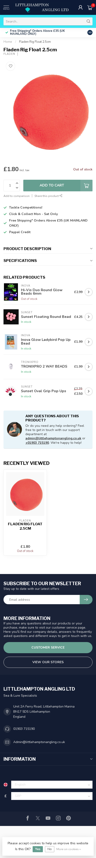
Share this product (46, 196)
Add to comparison (16, 196)
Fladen (9, 54)
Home (7, 42)
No (50, 849)
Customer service (48, 647)
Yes (37, 849)
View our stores (48, 662)
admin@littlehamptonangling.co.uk (53, 438)
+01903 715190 (37, 442)
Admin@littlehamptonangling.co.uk (39, 742)
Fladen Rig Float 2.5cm (35, 42)
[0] (90, 7)
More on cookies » (68, 849)
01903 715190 (24, 729)
